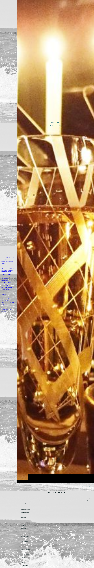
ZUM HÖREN (4, 285)
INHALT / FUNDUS (86, 486)
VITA (2, 307)
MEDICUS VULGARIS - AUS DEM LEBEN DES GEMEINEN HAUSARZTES (8, 270)
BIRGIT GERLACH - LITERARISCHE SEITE (8, 258)
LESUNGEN (4, 292)
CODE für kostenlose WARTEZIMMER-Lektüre (7, 303)
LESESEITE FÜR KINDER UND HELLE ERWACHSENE (8, 275)
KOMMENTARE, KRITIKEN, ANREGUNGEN (8, 288)
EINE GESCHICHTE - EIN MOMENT (7, 262)
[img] (55, 241)
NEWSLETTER (4, 294)
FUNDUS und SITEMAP (6, 282)
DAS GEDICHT (4, 266)
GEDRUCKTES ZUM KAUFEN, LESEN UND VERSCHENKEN (7, 298)
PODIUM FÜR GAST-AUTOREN (6, 310)
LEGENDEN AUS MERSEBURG (5, 279)
